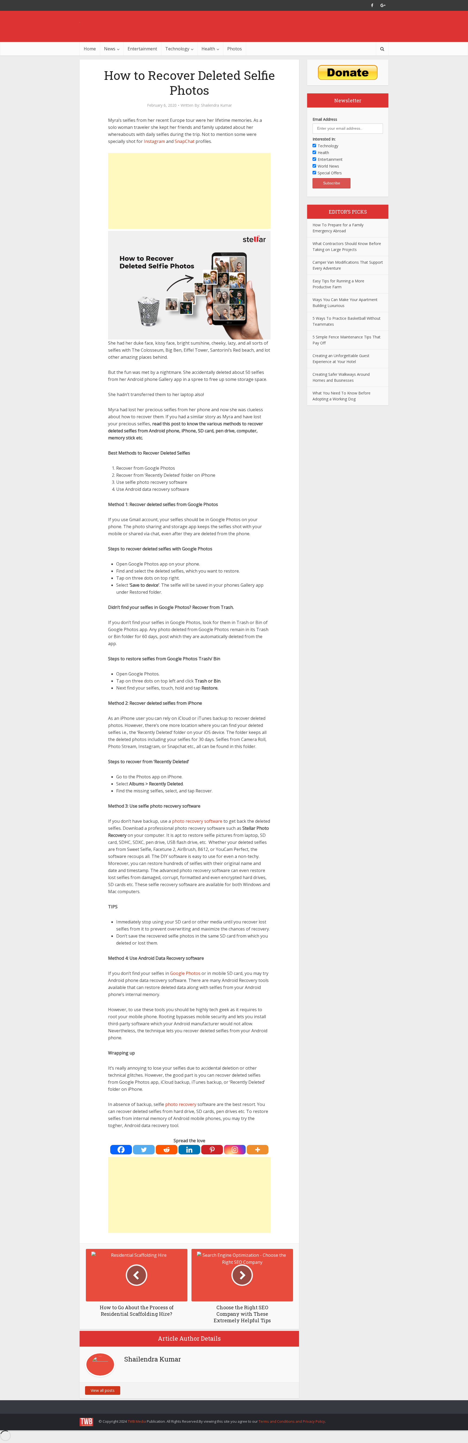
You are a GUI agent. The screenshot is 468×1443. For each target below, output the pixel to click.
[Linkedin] (189, 1149)
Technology (177, 49)
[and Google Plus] (383, 5)
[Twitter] (144, 1149)
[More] (257, 1149)
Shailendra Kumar (216, 105)
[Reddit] (166, 1149)
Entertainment (142, 49)
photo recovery (180, 1104)
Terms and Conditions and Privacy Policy (292, 1421)
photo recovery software (197, 821)
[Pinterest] (212, 1149)
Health (208, 49)
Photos (234, 49)
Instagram (154, 141)
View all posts (103, 1390)
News (109, 49)
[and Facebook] (372, 5)
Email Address (325, 119)
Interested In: (324, 139)
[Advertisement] (189, 191)
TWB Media (137, 1421)
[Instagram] (235, 1149)
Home (90, 49)
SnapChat (185, 141)
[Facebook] (121, 1149)
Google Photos (185, 973)
